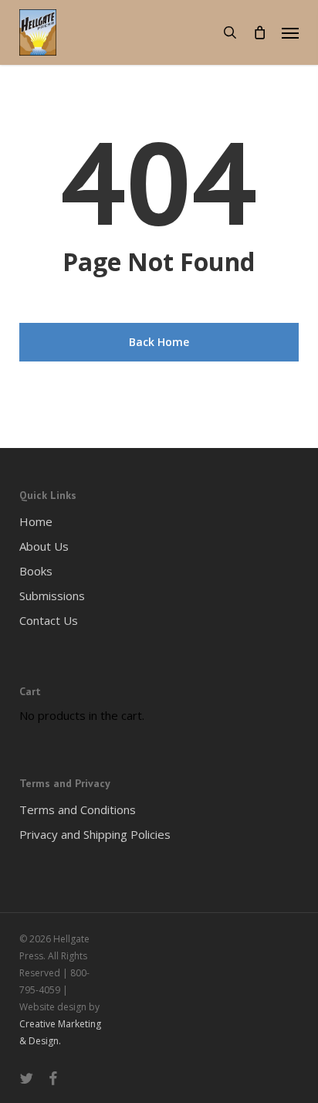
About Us (44, 546)
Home (35, 521)
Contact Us (48, 620)
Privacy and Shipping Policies (95, 834)
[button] (290, 32)
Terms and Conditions (77, 809)
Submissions (52, 595)
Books (35, 571)
